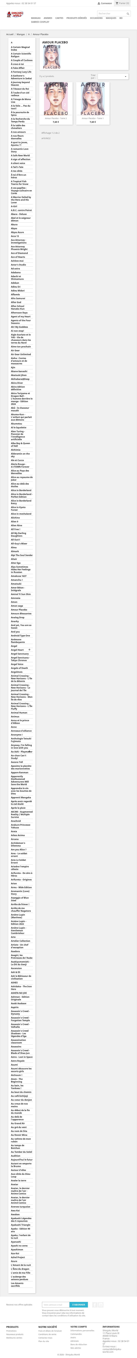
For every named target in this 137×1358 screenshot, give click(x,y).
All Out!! (15, 539)
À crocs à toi (17, 64)
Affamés (15, 294)
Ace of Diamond (19, 253)
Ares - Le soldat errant (19, 855)
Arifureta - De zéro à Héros (21, 874)
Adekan (15, 283)
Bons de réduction (79, 1344)
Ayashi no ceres (19, 1245)
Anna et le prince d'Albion (20, 722)
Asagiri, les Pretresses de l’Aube (21, 956)
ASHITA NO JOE (19, 993)
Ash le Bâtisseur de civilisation (21, 977)
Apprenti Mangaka (21, 797)
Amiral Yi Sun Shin (21, 594)
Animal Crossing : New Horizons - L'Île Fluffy (21, 706)
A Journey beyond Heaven (20, 83)
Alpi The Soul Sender (22, 555)
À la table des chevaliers (18, 127)
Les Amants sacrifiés (17, 1284)
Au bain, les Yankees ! (17, 1087)
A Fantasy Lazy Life (21, 72)
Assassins (16, 1046)
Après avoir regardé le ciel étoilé (21, 802)
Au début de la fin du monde (20, 1111)
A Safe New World (20, 155)
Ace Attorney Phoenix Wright (19, 248)
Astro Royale (17, 1061)
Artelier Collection (20, 941)
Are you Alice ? (18, 849)
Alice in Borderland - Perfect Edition (22, 495)
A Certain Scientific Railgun (21, 55)
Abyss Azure (17, 232)
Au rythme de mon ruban (21, 1140)
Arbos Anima (18, 835)
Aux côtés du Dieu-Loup (21, 1175)
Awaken (15, 1214)
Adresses (75, 1341)
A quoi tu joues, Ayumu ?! (19, 144)
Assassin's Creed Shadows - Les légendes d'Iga (19, 1033)
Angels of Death (19, 668)
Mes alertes (76, 1348)
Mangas (36, 18)
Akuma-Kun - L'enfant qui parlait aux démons (21, 417)
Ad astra (15, 268)
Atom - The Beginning (17, 1080)
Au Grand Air (18, 1123)
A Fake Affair (18, 68)
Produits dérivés (76, 18)
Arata (14, 831)
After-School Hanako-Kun (18, 307)
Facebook (95, 1305)
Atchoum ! (16, 1075)
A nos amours (18, 132)
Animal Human (19, 712)
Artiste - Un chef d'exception (19, 946)
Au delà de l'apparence (17, 1118)
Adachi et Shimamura (17, 277)
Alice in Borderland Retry (21, 502)
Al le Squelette (18, 427)
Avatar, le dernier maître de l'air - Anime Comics (20, 1191)
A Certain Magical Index (20, 48)
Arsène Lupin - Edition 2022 (18, 922)
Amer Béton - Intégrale (18, 589)
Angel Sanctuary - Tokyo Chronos (20, 659)
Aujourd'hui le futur (22, 1159)
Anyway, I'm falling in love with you (21, 746)
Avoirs (73, 1337)
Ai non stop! (17, 330)
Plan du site (43, 1341)
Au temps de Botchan (17, 1147)
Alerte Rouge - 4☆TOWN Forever (20, 465)
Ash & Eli (15, 972)
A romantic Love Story (19, 150)
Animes (48, 18)
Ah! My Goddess (19, 327)
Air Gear (15, 350)
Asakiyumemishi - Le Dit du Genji (20, 963)
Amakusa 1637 (18, 576)
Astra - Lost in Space (22, 1057)
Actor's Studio (18, 264)
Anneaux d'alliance (21, 730)
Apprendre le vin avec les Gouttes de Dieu (21, 791)
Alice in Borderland (21, 490)
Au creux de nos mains (19, 1105)
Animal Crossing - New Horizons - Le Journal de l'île (20, 688)
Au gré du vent (19, 1127)
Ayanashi (16, 1241)
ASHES (14, 982)
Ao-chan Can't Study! (18, 757)
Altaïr (14, 559)
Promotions (11, 1331)
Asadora (15, 951)
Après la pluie (18, 808)
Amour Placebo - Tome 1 (93, 118)
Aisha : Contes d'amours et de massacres (19, 361)
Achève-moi (17, 260)
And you (15, 631)
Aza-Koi (15, 1253)
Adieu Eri (15, 286)
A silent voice (18, 163)
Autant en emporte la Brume (21, 1165)
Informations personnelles (82, 1330)
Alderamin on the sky (20, 455)
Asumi (14, 1064)
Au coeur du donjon (21, 1100)
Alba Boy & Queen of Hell (20, 444)
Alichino (15, 517)
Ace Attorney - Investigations (18, 241)
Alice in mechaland (21, 513)
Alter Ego (16, 563)
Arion (14, 883)
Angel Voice (17, 664)
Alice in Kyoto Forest (18, 508)
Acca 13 (15, 236)
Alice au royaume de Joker (22, 478)
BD (121, 18)
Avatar (14, 1184)
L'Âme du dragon (20, 1269)
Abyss (14, 228)
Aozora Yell (17, 762)
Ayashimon (17, 1249)
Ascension (16, 968)
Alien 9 (14, 521)
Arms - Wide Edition (21, 887)
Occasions (96, 18)
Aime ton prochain (21, 346)
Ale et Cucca (17, 460)
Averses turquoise (20, 1206)
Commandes (76, 1334)
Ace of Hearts (18, 257)
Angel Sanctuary (20, 653)
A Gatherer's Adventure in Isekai (21, 77)
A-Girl (14, 206)
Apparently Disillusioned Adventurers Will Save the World (20, 780)
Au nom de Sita (19, 1131)
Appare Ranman (19, 772)
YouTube (100, 1305)
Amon (14, 602)
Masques (111, 18)
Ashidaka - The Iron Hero (21, 988)
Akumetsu (16, 423)
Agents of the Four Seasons (21, 322)
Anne (14, 727)
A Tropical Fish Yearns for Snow (19, 183)
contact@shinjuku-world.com (112, 1350)
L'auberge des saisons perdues (19, 1278)
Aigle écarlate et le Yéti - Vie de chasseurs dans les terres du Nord (21, 338)
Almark (15, 551)
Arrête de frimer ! (20, 904)
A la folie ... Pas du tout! (20, 107)
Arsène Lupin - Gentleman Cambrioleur (18, 930)
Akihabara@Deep (20, 379)
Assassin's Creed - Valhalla (20, 1025)
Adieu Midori (18, 290)
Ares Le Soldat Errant (18, 861)
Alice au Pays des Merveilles (20, 472)
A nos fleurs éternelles (17, 137)
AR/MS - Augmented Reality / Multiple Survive (22, 814)
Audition (15, 1155)
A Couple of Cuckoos (22, 60)
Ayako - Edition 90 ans (20, 1230)
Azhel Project (18, 1257)
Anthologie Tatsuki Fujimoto (21, 740)
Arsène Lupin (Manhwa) (18, 916)
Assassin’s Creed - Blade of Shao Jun (20, 1052)
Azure (14, 1261)
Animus (15, 716)
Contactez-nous (45, 1337)
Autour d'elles (18, 1170)
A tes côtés (16, 171)
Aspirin (15, 1007)
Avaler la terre (18, 1180)
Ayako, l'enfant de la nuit (21, 1236)
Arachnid (16, 821)
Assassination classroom (18, 1041)
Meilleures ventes (14, 1337)
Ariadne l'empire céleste (20, 868)
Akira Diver (17, 383)
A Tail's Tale (17, 167)
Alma (14, 547)
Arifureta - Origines (21, 879)
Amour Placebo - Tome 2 (56, 118)
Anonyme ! (17, 734)
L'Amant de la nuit (21, 1265)
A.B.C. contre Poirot (21, 210)
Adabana (16, 272)
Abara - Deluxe (19, 214)
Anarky (15, 621)
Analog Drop (17, 617)
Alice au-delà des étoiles (20, 485)
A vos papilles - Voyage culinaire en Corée (21, 191)
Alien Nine (16, 525)
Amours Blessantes (21, 613)
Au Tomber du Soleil (21, 1152)
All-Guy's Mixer (19, 543)
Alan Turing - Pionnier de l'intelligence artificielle (18, 435)
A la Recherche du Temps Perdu (20, 120)
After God (16, 302)
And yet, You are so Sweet (21, 626)
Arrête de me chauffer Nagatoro (21, 909)
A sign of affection (20, 159)
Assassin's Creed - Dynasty (20, 1012)
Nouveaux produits (14, 1334)
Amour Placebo (19, 609)
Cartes (59, 18)
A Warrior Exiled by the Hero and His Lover (21, 200)
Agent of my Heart (21, 316)
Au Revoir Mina (19, 1135)
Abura (14, 224)
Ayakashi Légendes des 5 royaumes (21, 1219)
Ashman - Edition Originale (20, 998)
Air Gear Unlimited (21, 354)
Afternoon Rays (19, 312)
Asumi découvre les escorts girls (21, 1070)
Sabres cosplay (40, 21)
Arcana (15, 839)
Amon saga (17, 605)
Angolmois (16, 672)
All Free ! (15, 529)
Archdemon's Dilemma (18, 844)
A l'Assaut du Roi (20, 88)
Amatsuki (16, 583)
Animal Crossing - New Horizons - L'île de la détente (21, 678)
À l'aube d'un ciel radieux (20, 94)
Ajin (13, 367)
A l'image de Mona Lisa (21, 100)
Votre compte (79, 1326)
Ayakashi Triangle (20, 1225)
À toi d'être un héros (18, 176)
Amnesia (15, 598)
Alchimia (15, 449)
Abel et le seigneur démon (21, 219)
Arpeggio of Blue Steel (20, 899)
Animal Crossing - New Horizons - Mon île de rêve (22, 697)
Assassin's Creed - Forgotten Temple (20, 1019)
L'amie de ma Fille (20, 1272)
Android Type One (20, 635)
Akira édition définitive (18, 388)
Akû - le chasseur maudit (20, 409)
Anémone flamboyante (18, 641)
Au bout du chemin (21, 1092)
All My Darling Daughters (18, 534)
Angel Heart (17, 650)
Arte (13, 937)
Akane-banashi (19, 371)
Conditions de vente (47, 1334)
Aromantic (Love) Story (20, 892)
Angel (14, 646)
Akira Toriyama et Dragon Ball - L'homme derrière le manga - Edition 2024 (22, 398)
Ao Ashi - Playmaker (21, 751)
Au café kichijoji (19, 1096)
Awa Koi (15, 1210)
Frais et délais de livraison (50, 1331)
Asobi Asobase (18, 1003)
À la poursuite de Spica (20, 113)
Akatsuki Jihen (19, 375)
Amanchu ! (17, 580)
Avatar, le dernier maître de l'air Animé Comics (20, 1200)
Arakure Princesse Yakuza (20, 826)
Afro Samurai (18, 298)
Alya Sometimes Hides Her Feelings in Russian (21, 569)
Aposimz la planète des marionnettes (21, 767)
